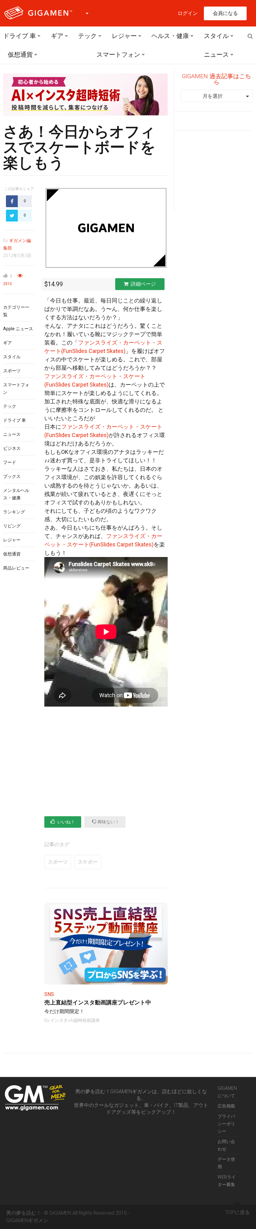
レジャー (124, 36)
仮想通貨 (20, 54)
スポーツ (12, 370)
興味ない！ (107, 821)
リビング (12, 525)
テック (87, 36)
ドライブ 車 (19, 36)
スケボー (88, 862)
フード (9, 462)
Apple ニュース (18, 328)
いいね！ (66, 821)
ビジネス (12, 448)
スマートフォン (118, 54)
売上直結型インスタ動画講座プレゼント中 (97, 1002)
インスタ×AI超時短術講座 (75, 1020)
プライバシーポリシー (226, 1124)
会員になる (225, 13)
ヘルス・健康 (170, 36)
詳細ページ (143, 284)
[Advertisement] (106, 760)
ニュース (216, 54)
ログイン (188, 13)
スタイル (216, 36)
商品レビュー (16, 567)
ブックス (12, 476)
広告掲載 (226, 1105)
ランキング (14, 511)
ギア (57, 36)
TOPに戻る (237, 1212)
